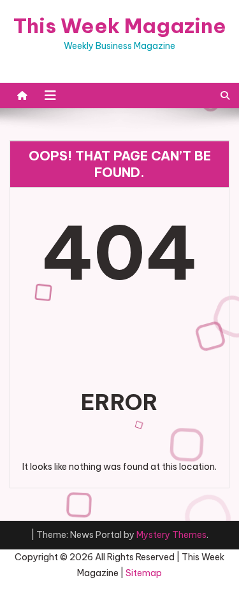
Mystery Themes (171, 535)
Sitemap (144, 573)
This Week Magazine (119, 25)
